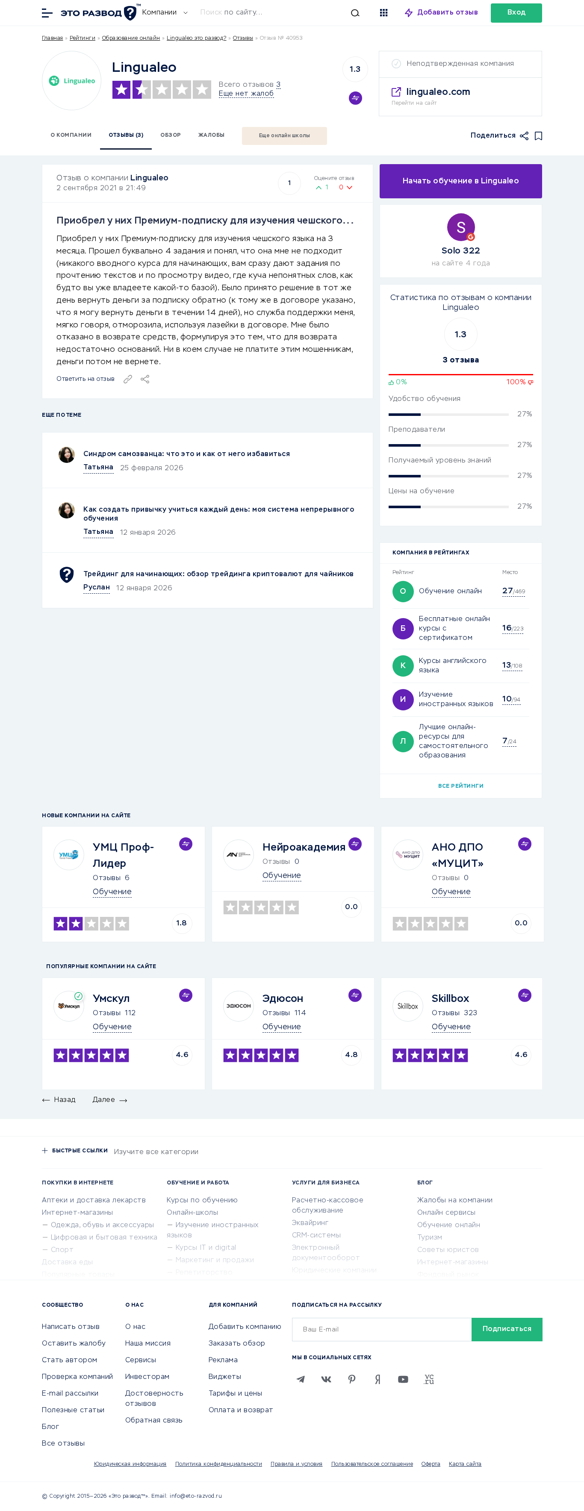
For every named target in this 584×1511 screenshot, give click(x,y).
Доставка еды (67, 1262)
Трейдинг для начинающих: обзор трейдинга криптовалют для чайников (218, 574)
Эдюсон (283, 999)
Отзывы (107, 878)
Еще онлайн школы (284, 135)
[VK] (326, 1379)
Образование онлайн (131, 38)
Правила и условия (297, 1464)
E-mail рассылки (70, 1393)
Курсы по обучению (202, 1200)
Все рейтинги (461, 786)
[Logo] (71, 80)
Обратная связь (154, 1420)
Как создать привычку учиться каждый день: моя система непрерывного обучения (218, 514)
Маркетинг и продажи (215, 1260)
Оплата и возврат (241, 1410)
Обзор (170, 135)
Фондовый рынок (448, 1275)
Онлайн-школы (192, 1213)
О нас (135, 1327)
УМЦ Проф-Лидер (124, 855)
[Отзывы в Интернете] (99, 12)
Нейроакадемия (304, 847)
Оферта (431, 1464)
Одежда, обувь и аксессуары (102, 1225)
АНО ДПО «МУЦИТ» (458, 855)
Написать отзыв (71, 1327)
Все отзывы (63, 1443)
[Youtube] (403, 1379)
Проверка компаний (77, 1377)
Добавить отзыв (448, 12)
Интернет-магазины (77, 1213)
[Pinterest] (351, 1379)
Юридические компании (334, 1270)
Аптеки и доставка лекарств (94, 1200)
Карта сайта (465, 1464)
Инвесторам (147, 1377)
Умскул (111, 999)
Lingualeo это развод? (197, 38)
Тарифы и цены (236, 1393)
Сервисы (140, 1360)
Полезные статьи (73, 1410)
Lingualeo (149, 178)
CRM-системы (316, 1235)
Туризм (429, 1237)
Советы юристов (448, 1250)
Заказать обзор (237, 1343)
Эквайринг (310, 1223)
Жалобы (211, 135)
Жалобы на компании (455, 1200)
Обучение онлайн (450, 591)
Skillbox (450, 999)
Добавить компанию (245, 1327)
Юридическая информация (130, 1464)
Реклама (223, 1360)
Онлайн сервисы (446, 1213)
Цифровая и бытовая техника (104, 1237)
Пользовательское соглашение (372, 1464)
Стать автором (69, 1360)
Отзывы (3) (126, 135)
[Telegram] (300, 1379)
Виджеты (225, 1377)
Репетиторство (204, 1272)
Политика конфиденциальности (219, 1464)
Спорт (62, 1250)
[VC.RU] (428, 1379)
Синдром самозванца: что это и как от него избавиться (186, 454)
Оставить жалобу (74, 1343)
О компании (70, 135)
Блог (50, 1427)
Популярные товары (78, 1275)
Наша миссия (148, 1343)
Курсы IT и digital (206, 1248)
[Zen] (377, 1379)
